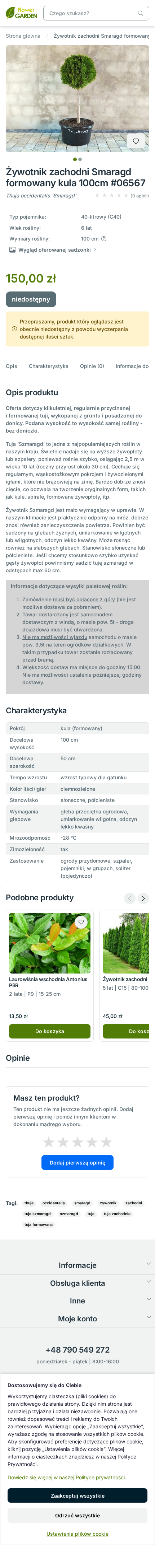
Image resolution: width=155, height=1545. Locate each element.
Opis (11, 366)
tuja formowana (39, 1224)
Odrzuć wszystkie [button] (77, 1515)
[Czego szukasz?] (140, 13)
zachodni (133, 1203)
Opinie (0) (92, 366)
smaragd (82, 1203)
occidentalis (54, 1203)
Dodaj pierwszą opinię (77, 1162)
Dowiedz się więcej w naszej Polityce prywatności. (67, 1477)
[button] (121, 195)
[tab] (75, 159)
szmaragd (69, 1214)
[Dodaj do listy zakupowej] (136, 141)
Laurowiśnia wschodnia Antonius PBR (48, 982)
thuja (29, 1203)
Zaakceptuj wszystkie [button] (78, 1496)
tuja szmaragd (38, 1214)
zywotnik (108, 1203)
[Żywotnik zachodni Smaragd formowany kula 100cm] (21, 12)
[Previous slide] (130, 898)
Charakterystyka (48, 366)
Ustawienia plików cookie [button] (77, 1534)
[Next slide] (143, 898)
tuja (91, 1214)
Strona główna (23, 36)
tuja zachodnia (117, 1214)
